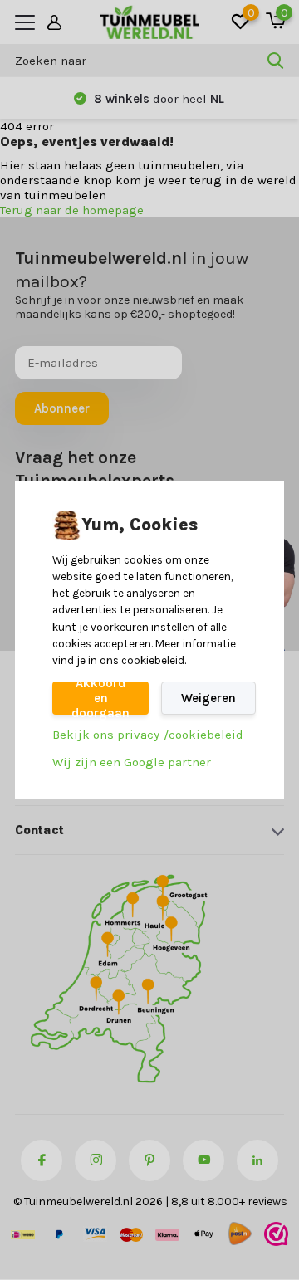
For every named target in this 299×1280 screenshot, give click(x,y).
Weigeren (208, 698)
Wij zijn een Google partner (131, 762)
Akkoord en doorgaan (100, 698)
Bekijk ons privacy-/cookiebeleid (147, 734)
